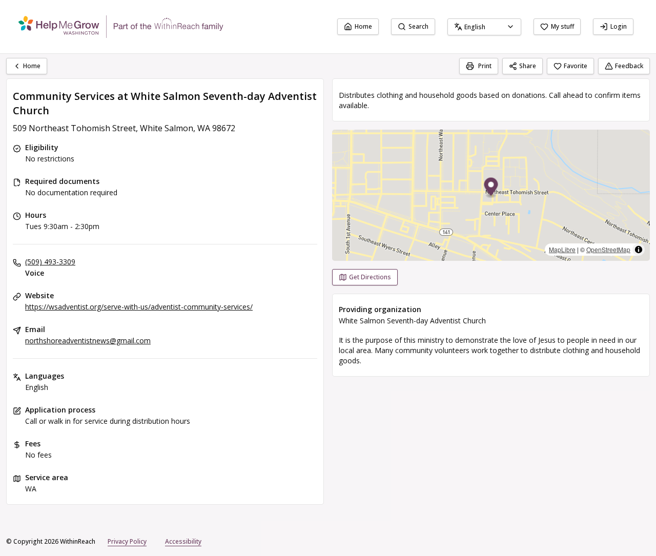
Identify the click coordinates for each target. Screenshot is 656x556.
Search (418, 26)
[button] (491, 188)
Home (363, 26)
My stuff (562, 26)
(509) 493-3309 (50, 261)
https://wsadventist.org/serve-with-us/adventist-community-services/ (139, 307)
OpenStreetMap (608, 249)
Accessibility (183, 541)
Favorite (575, 65)
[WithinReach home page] (120, 26)
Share (527, 65)
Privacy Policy (127, 541)
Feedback (629, 65)
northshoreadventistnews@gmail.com (88, 340)
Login (618, 26)
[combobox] (484, 26)
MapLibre (562, 249)
